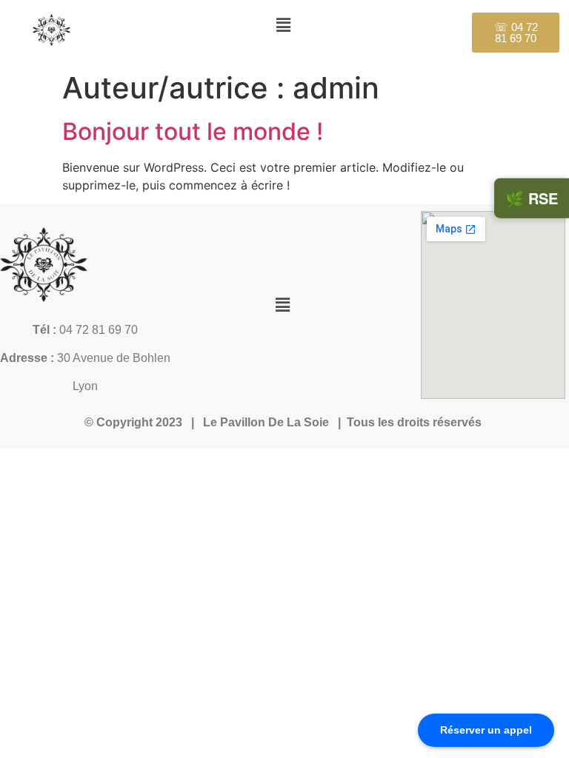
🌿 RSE (531, 198)
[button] (283, 24)
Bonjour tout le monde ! (192, 131)
